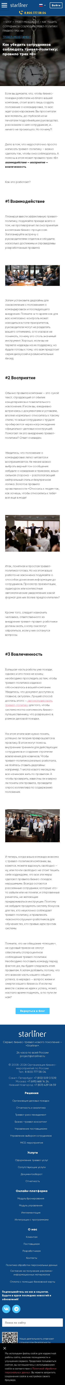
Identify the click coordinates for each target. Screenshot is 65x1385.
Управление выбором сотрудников (30, 1135)
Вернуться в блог (32, 1011)
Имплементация (30, 1212)
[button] (4, 5)
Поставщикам (32, 1243)
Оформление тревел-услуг (31, 1160)
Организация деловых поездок (30, 1100)
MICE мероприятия (31, 1142)
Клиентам (31, 1237)
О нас (32, 1229)
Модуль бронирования (31, 1198)
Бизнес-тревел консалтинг (31, 1121)
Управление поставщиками (31, 1128)
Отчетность (32, 1181)
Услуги (32, 1153)
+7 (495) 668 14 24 (38, 1081)
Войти (56, 5)
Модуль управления (30, 1205)
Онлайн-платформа (31, 1191)
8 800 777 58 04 (35, 12)
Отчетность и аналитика (31, 1107)
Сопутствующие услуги (32, 1167)
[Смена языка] (42, 5)
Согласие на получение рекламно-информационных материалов (31, 1272)
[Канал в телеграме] (16, 1309)
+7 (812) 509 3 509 (45, 1078)
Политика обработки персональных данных (31, 1265)
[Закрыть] (4, 1348)
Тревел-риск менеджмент (30, 1114)
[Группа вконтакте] (6, 1309)
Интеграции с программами (32, 1219)
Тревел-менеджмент (27, 21)
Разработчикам (32, 1250)
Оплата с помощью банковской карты (32, 1281)
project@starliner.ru (32, 1056)
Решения (31, 1093)
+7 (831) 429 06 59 (45, 1085)
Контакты (31, 1257)
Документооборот (31, 1174)
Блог (9, 21)
